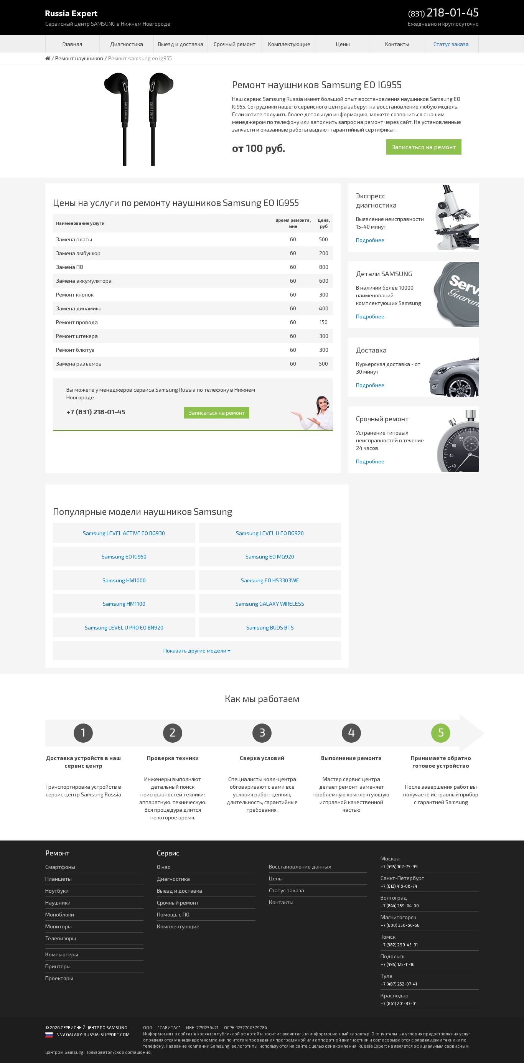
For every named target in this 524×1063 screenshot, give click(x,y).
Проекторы (59, 978)
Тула (386, 975)
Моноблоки (59, 914)
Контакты (397, 44)
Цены (343, 44)
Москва (390, 858)
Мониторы (58, 926)
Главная (72, 44)
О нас (163, 867)
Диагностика (126, 44)
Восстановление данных (300, 866)
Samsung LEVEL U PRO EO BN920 (124, 627)
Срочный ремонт (234, 44)
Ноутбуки (57, 890)
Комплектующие (289, 44)
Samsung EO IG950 (124, 556)
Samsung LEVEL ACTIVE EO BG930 (124, 533)
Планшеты (58, 878)
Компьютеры (61, 954)
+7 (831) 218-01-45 (95, 411)
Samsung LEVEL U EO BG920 (270, 533)
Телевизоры (60, 938)
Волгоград (394, 897)
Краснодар (395, 995)
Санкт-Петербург (402, 878)
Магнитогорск (398, 917)
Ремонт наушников (79, 58)
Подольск (393, 956)
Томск (388, 936)
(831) (443, 13)
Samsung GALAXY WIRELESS (270, 603)
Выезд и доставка (180, 44)
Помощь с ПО (173, 914)
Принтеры (58, 966)
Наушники (58, 902)
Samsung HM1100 (124, 603)
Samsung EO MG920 (270, 556)
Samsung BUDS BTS (270, 627)
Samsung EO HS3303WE (270, 580)
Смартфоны (60, 867)
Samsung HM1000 (124, 580)
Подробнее (370, 240)
